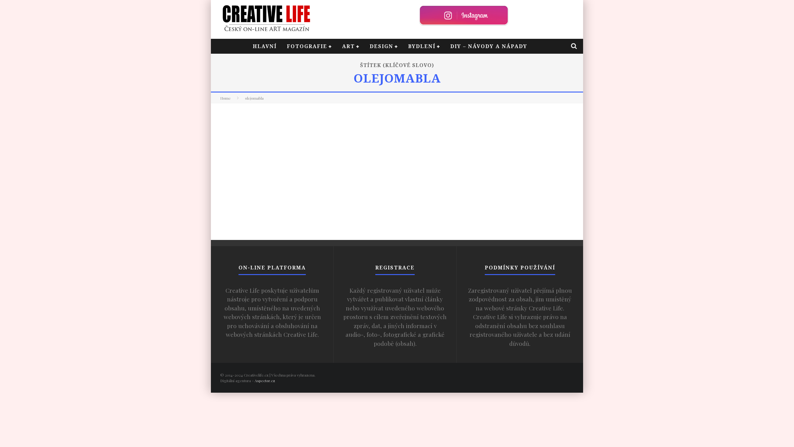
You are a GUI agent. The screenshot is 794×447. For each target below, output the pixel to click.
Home (225, 98)
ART (348, 46)
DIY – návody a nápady (488, 46)
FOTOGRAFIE (307, 46)
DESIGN (381, 46)
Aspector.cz (265, 380)
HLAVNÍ (265, 46)
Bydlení (421, 46)
